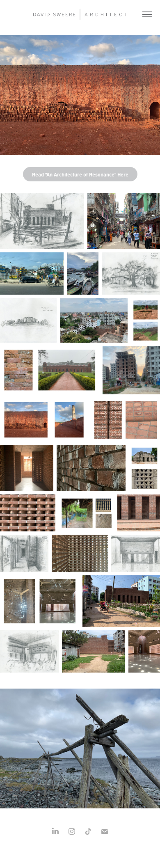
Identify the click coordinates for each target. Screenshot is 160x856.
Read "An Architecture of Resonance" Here (80, 174)
